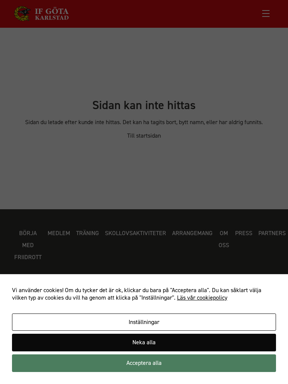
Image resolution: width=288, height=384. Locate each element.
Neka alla (144, 342)
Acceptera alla (144, 363)
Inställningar (144, 322)
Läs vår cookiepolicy (202, 298)
